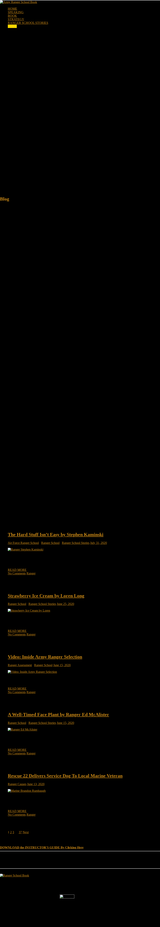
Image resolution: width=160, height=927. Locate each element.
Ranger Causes (17, 784)
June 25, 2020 (65, 604)
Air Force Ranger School (23, 542)
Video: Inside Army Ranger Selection (45, 656)
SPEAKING (16, 12)
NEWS (12, 26)
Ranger (31, 573)
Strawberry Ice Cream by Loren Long (46, 595)
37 (20, 832)
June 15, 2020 (62, 665)
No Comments (17, 573)
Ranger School (50, 542)
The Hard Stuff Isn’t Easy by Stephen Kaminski (55, 534)
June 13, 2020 (35, 784)
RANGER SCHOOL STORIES (28, 22)
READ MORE (17, 570)
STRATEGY (16, 19)
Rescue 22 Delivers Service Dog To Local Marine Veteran (65, 775)
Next (26, 832)
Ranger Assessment (20, 665)
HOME (12, 8)
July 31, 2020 (98, 542)
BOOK (12, 15)
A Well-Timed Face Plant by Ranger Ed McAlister (58, 714)
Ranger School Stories (75, 542)
